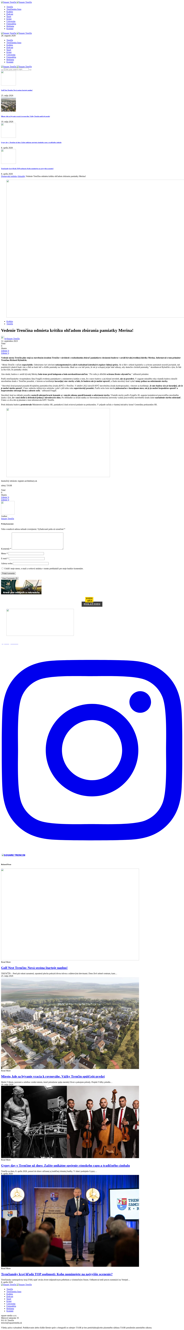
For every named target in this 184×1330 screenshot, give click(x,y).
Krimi (8, 19)
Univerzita (10, 21)
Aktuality (21, 176)
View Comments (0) (10, 578)
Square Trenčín (7, 518)
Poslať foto (92, 604)
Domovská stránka (9, 176)
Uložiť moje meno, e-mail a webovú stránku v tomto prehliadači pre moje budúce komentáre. (43, 568)
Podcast (9, 14)
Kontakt (9, 28)
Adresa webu (6, 563)
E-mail (4, 558)
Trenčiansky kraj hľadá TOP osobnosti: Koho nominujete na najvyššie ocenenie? (27, 168)
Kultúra (9, 11)
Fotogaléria (11, 24)
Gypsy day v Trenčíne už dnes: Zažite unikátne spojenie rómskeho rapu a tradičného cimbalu (31, 142)
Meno (4, 553)
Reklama (10, 26)
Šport (8, 16)
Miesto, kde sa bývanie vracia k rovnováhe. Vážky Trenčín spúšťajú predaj (25, 116)
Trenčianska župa (13, 9)
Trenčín (9, 7)
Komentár (6, 549)
